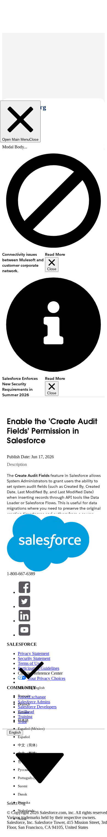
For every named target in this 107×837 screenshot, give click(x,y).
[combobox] (40, 768)
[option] (31, 674)
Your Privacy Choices (46, 678)
